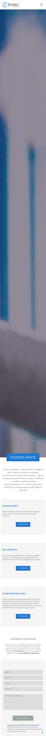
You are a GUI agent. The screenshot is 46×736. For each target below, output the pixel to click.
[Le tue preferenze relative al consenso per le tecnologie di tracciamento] (42, 732)
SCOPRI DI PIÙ (23, 524)
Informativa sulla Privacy (29, 727)
